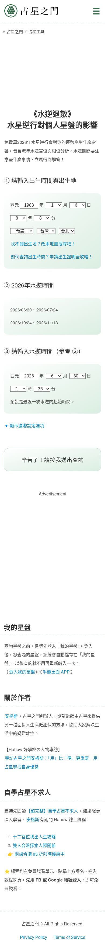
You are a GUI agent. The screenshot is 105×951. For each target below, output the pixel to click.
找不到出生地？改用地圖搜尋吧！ (43, 244)
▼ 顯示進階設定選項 (24, 425)
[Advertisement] (52, 69)
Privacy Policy (33, 937)
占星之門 (31, 11)
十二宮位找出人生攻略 (34, 837)
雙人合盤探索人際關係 (34, 845)
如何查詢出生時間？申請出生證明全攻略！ (52, 257)
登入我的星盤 (22, 672)
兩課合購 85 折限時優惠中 (40, 854)
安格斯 (32, 819)
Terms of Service (69, 937)
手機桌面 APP (56, 672)
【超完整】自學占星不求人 (52, 811)
